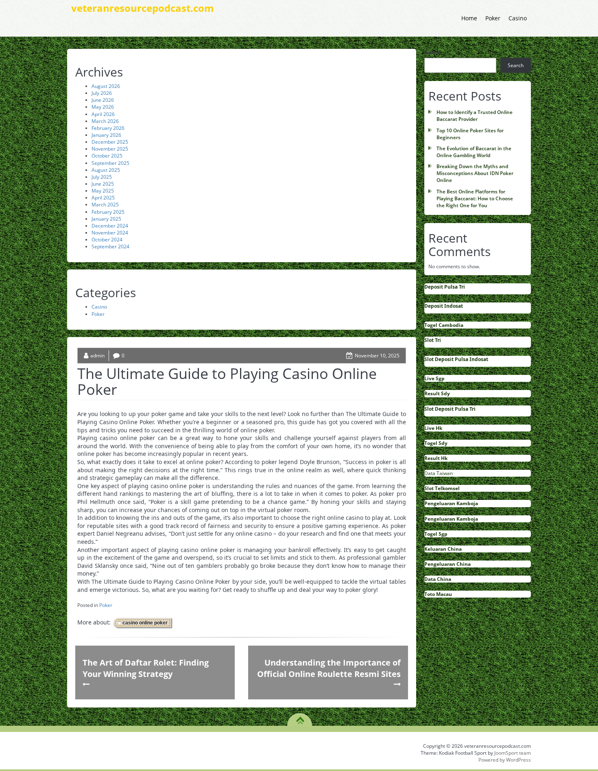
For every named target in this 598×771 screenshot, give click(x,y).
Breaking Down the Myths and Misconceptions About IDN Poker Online (474, 173)
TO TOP (300, 718)
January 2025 (106, 218)
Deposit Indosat (443, 305)
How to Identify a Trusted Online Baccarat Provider (474, 116)
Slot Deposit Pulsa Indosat (456, 359)
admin (97, 355)
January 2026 (106, 134)
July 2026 (102, 93)
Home (469, 18)
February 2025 (108, 211)
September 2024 (110, 246)
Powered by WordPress (504, 759)
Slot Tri (432, 340)
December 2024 (110, 225)
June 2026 (103, 99)
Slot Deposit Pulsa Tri (450, 408)
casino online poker (145, 623)
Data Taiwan (438, 473)
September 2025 (110, 163)
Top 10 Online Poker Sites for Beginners (470, 134)
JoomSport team (512, 752)
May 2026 (103, 106)
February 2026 (108, 128)
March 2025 (105, 204)
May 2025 (103, 190)
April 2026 (103, 114)
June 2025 (103, 183)
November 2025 (110, 148)
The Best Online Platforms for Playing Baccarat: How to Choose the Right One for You (474, 198)
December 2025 (110, 141)
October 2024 (107, 239)
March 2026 (105, 121)
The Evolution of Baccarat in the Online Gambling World (473, 152)
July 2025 (102, 176)
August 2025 (106, 169)
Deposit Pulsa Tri (444, 286)
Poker (492, 18)
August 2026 (106, 86)
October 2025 (107, 155)
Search (432, 52)
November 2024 (110, 232)
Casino (518, 18)
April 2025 (103, 197)
